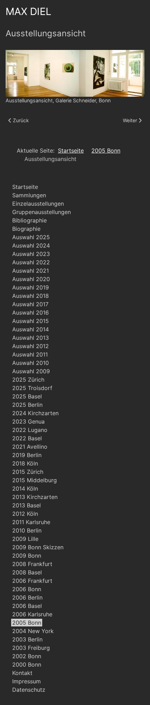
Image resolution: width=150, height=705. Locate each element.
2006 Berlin (27, 597)
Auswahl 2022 (31, 262)
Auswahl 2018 (30, 295)
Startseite (25, 186)
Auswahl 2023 (31, 253)
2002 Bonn (26, 656)
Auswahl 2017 (30, 304)
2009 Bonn (26, 555)
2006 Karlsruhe (32, 614)
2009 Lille (25, 538)
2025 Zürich (28, 379)
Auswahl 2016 (30, 312)
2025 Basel (27, 396)
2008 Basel (27, 572)
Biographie (26, 228)
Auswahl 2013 (30, 337)
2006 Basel (27, 605)
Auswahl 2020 (31, 279)
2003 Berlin (27, 639)
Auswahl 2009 (31, 371)
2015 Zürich (27, 471)
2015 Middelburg (34, 480)
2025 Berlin (27, 404)
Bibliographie (29, 220)
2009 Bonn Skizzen (37, 547)
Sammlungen (29, 195)
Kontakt (22, 672)
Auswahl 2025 (31, 237)
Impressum (26, 681)
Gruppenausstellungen (41, 211)
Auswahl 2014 (30, 329)
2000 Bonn (26, 664)
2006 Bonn (26, 589)
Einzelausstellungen (38, 203)
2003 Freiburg (31, 647)
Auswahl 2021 (30, 270)
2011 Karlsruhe (31, 522)
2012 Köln (25, 513)
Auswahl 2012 (30, 346)
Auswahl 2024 (31, 245)
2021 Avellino (29, 446)
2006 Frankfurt (32, 580)
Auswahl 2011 (30, 354)
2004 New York (33, 630)
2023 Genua (28, 421)
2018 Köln (25, 463)
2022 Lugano (29, 429)
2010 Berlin (27, 530)
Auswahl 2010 (30, 362)
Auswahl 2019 (30, 287)
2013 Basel (26, 505)
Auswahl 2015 (30, 320)
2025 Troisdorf (32, 387)
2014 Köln (25, 488)
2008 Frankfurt (32, 563)
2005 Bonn (26, 622)
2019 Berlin (27, 454)
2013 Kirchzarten (35, 496)
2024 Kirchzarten (35, 413)
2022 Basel (27, 438)
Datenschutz (28, 689)
